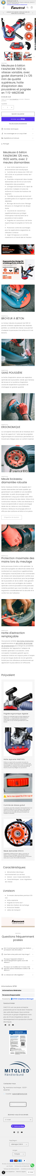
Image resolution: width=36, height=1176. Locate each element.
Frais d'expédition (14, 99)
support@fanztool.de (19, 1094)
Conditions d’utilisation (27, 1169)
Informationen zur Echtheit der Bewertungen (17, 4)
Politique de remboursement (11, 1169)
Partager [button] (6, 144)
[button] (4, 7)
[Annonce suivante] (33, 13)
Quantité (4, 104)
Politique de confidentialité (22, 1166)
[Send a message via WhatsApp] (32, 1165)
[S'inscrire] (30, 1119)
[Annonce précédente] (3, 13)
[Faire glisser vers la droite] (34, 57)
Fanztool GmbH (11, 1164)
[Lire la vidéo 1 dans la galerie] (18, 56)
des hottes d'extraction (25, 641)
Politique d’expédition (9, 1171)
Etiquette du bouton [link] (11, 517)
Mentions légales (21, 1171)
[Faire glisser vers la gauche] (2, 57)
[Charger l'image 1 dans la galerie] (8, 56)
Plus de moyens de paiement (18, 123)
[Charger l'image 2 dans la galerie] (27, 56)
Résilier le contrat (18, 1104)
